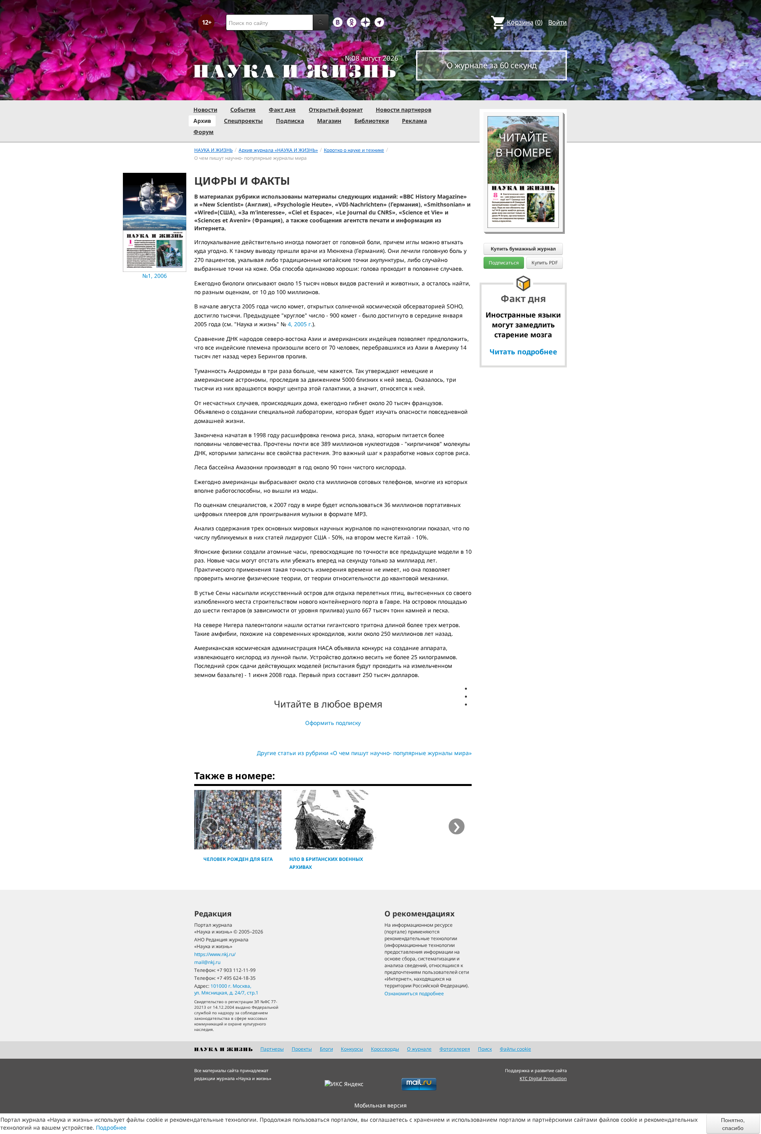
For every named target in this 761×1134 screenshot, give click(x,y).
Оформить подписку (333, 723)
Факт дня (282, 109)
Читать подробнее (523, 352)
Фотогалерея (455, 1049)
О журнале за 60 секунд (492, 65)
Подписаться (504, 262)
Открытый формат (336, 109)
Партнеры (272, 1049)
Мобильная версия (380, 1105)
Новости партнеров (403, 109)
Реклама (414, 120)
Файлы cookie (515, 1049)
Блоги (326, 1049)
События (243, 109)
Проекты (302, 1049)
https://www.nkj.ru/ (214, 954)
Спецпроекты (243, 120)
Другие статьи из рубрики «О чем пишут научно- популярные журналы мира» (364, 753)
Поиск (485, 1049)
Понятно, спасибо (733, 1124)
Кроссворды (385, 1049)
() (525, 22)
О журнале (419, 1049)
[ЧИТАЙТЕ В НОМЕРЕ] (523, 93)
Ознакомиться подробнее (414, 993)
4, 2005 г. (300, 324)
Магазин (329, 120)
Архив (202, 120)
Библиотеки (371, 120)
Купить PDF (545, 262)
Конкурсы (352, 1049)
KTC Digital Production (543, 1078)
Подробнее (111, 1127)
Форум (203, 132)
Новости (205, 109)
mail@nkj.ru (207, 962)
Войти (557, 22)
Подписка (290, 120)
